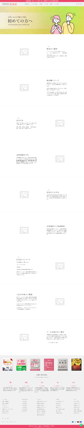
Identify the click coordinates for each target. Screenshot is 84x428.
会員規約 (39, 426)
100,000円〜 (24, 411)
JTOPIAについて (77, 403)
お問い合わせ (76, 413)
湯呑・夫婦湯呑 (5, 403)
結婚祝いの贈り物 (40, 403)
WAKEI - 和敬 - (77, 409)
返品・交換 (58, 411)
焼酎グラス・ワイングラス (7, 409)
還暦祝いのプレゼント (41, 407)
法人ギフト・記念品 (41, 413)
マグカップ (4, 405)
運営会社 (52, 426)
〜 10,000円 (24, 401)
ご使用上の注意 (59, 413)
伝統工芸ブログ (77, 407)
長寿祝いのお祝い (40, 405)
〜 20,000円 (24, 403)
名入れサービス (5, 413)
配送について (58, 407)
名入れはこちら (23, 390)
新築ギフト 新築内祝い (41, 411)
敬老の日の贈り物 (40, 414)
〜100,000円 (24, 409)
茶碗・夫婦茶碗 (5, 401)
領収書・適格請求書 (78, 411)
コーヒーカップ (5, 407)
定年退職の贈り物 (40, 409)
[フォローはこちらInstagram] (7, 418)
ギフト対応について (60, 401)
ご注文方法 (58, 405)
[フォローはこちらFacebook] (2, 418)
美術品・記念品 (5, 411)
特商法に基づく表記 (33, 426)
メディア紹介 (76, 401)
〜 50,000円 (24, 407)
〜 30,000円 (24, 405)
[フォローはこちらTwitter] (5, 418)
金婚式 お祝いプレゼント (42, 401)
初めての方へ (58, 403)
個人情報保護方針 (46, 426)
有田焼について (77, 405)
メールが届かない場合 (53, 342)
